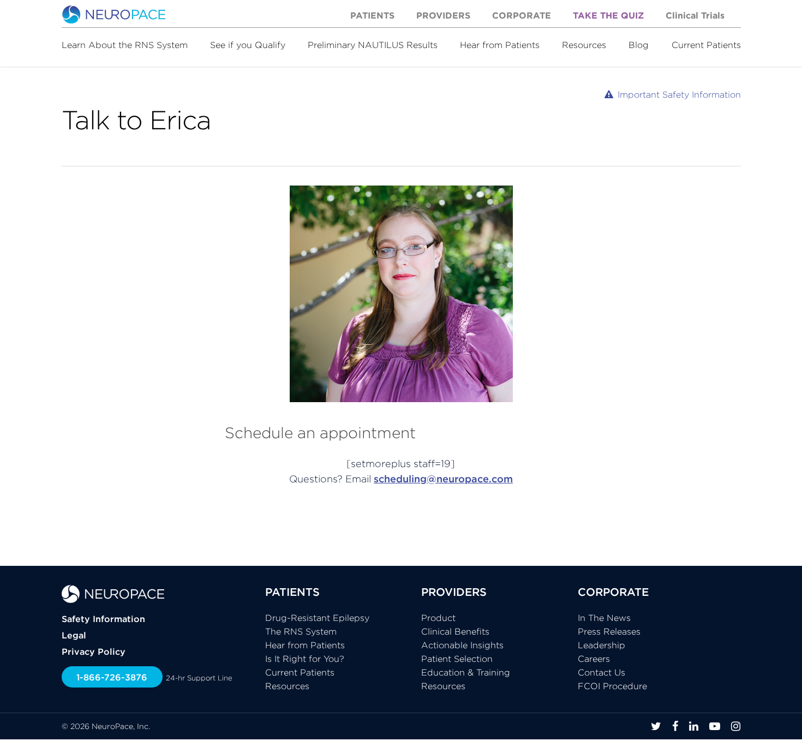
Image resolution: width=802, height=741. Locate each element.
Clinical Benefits (455, 631)
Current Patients (706, 44)
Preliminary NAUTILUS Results (373, 44)
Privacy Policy (93, 651)
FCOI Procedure (612, 685)
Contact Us (601, 672)
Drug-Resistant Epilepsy (317, 617)
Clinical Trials (695, 15)
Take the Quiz (608, 15)
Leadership (601, 645)
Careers (594, 658)
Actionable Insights (462, 645)
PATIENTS (292, 592)
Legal (74, 635)
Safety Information (103, 618)
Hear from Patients (500, 44)
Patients (372, 15)
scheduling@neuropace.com (443, 479)
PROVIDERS (454, 592)
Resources (584, 44)
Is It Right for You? (304, 658)
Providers (443, 15)
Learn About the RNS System (125, 44)
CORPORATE (613, 592)
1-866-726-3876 (111, 677)
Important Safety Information (679, 94)
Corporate (521, 15)
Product (438, 617)
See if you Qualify (247, 44)
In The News (604, 617)
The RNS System (301, 631)
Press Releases (609, 631)
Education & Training (465, 672)
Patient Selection (457, 658)
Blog (639, 44)
